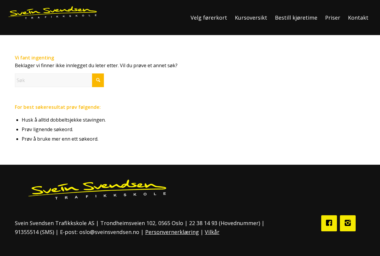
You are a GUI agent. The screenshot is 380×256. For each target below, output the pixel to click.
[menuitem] (209, 17)
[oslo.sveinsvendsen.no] (52, 17)
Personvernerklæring (172, 231)
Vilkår (212, 231)
